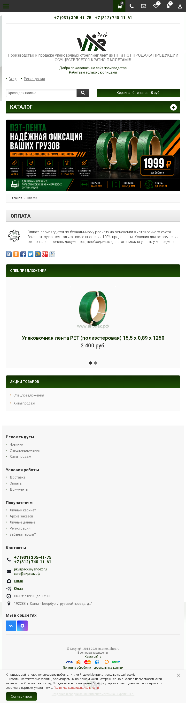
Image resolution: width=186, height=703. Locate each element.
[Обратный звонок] (131, 6)
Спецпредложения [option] (28, 271)
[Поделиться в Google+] (45, 254)
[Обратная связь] (144, 6)
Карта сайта (93, 656)
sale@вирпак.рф (27, 574)
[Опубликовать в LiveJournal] (52, 254)
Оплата (16, 483)
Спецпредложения (29, 395)
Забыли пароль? (23, 534)
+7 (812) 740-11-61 (113, 17)
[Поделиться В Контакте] (9, 254)
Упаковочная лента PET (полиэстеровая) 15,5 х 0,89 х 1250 (93, 338)
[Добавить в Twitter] (30, 254)
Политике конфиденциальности (76, 687)
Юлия (18, 581)
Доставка (17, 477)
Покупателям (19, 502)
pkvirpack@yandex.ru (30, 569)
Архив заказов (21, 516)
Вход (13, 79)
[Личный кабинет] (180, 6)
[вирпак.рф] (93, 41)
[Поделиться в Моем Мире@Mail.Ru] (38, 254)
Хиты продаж (24, 403)
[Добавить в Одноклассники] (16, 254)
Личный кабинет (23, 510)
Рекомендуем (20, 436)
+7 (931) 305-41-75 (72, 17)
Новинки (16, 444)
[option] (93, 155)
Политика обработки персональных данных (93, 667)
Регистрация (34, 79)
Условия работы (22, 469)
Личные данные (22, 522)
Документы (19, 489)
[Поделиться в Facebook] (23, 254)
